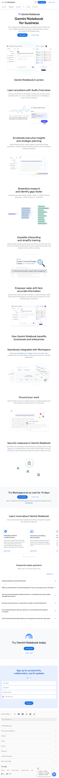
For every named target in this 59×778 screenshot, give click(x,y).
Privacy (2, 770)
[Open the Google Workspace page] (8, 2)
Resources (35, 7)
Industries (18, 7)
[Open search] (35, 2)
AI (23, 7)
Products (11, 7)
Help (32, 770)
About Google (15, 770)
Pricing (28, 7)
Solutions (4, 7)
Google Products (25, 770)
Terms (8, 770)
